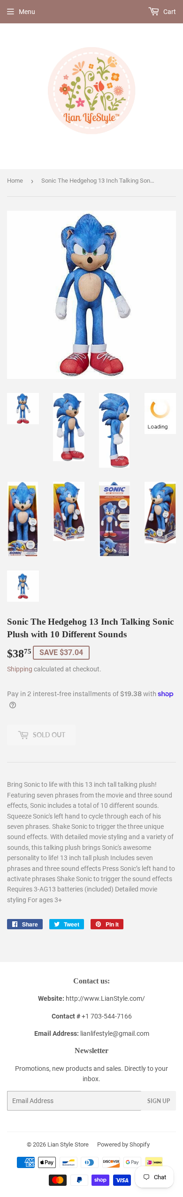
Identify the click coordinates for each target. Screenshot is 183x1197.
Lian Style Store (68, 1144)
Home (15, 180)
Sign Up (158, 1100)
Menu (27, 11)
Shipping (19, 669)
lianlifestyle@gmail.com (91, 1033)
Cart (169, 11)
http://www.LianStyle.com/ (105, 998)
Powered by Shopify (123, 1144)
